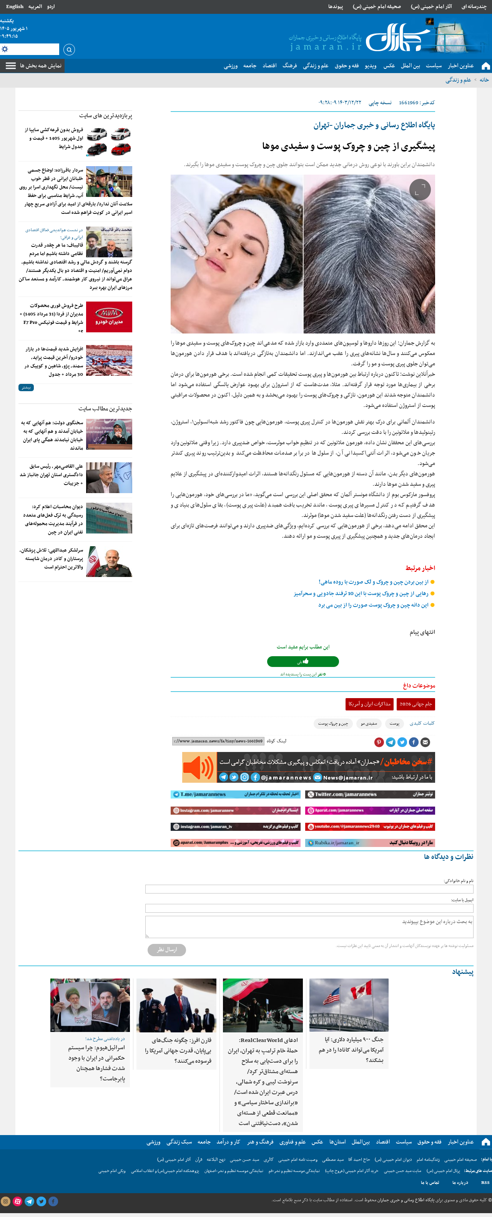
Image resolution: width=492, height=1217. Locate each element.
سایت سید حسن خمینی (402, 1171)
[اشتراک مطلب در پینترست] (379, 742)
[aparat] (17, 1201)
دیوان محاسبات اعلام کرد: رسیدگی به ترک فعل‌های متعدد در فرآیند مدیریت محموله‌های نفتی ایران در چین (53, 520)
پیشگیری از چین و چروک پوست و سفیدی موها (348, 146)
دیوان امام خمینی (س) (393, 1160)
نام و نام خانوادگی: (459, 881)
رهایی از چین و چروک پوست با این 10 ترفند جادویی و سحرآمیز (361, 593)
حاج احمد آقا (359, 1160)
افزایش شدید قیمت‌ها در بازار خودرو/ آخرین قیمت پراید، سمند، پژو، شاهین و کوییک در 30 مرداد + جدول (53, 362)
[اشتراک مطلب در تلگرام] (390, 742)
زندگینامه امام (428, 1160)
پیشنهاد (463, 972)
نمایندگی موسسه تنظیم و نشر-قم (294, 1171)
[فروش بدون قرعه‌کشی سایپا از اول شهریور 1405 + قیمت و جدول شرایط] (109, 141)
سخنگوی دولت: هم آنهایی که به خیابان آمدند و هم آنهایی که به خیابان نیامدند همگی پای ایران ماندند (52, 436)
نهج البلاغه (216, 1160)
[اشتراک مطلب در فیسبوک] (413, 742)
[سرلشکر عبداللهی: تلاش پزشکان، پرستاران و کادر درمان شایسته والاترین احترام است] (109, 561)
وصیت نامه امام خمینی (297, 1160)
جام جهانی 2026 (416, 704)
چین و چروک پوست (333, 723)
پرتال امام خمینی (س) (443, 1171)
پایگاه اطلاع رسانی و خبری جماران (405, 1200)
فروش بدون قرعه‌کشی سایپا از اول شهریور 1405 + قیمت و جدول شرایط (54, 138)
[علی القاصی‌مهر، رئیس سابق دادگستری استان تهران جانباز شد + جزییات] (109, 477)
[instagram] (5, 1201)
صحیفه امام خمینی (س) (377, 6)
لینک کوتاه (276, 741)
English (14, 6)
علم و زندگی (458, 80)
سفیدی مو (369, 723)
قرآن (198, 1160)
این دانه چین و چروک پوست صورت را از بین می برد (374, 605)
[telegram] (29, 1201)
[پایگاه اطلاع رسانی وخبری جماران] (358, 38)
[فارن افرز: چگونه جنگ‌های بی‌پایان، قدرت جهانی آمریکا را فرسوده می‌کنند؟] (176, 1005)
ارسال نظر (166, 950)
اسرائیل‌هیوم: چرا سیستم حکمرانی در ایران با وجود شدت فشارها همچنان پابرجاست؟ (96, 1063)
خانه (484, 80)
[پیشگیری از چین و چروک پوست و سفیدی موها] (303, 254)
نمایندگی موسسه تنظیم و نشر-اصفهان (233, 1171)
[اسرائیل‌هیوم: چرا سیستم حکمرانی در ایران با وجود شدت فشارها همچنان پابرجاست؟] (90, 1005)
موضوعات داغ (419, 686)
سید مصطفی (333, 1160)
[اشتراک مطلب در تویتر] (402, 742)
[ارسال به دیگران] (425, 742)
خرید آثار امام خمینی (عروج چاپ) (352, 1171)
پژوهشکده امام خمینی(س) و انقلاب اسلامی (165, 1171)
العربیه (35, 6)
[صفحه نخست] (486, 66)
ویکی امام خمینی (112, 1171)
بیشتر (26, 387)
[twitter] (41, 1201)
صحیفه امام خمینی (460, 1160)
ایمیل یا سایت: (462, 900)
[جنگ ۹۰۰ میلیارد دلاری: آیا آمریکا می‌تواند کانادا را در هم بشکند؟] (349, 1005)
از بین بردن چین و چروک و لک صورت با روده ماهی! (374, 582)
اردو (51, 6)
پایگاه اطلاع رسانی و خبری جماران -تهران (374, 125)
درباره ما (460, 1183)
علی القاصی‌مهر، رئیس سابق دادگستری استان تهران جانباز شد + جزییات (51, 475)
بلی (300, 662)
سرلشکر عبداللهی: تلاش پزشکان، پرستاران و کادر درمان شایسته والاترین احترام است (51, 559)
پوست (394, 723)
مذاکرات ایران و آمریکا (370, 704)
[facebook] (53, 1201)
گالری (269, 1160)
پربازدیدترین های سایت (105, 116)
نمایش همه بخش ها (41, 66)
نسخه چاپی (380, 103)
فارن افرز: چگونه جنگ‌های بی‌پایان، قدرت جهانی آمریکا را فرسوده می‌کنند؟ (178, 1050)
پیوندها (335, 6)
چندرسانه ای (474, 6)
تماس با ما (430, 1183)
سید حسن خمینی (244, 1160)
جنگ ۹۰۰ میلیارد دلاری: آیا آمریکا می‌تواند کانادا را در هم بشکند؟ (351, 1050)
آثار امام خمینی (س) (431, 6)
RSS (485, 1183)
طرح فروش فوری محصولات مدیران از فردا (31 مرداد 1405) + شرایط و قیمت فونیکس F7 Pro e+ (51, 318)
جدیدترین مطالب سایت (105, 409)
